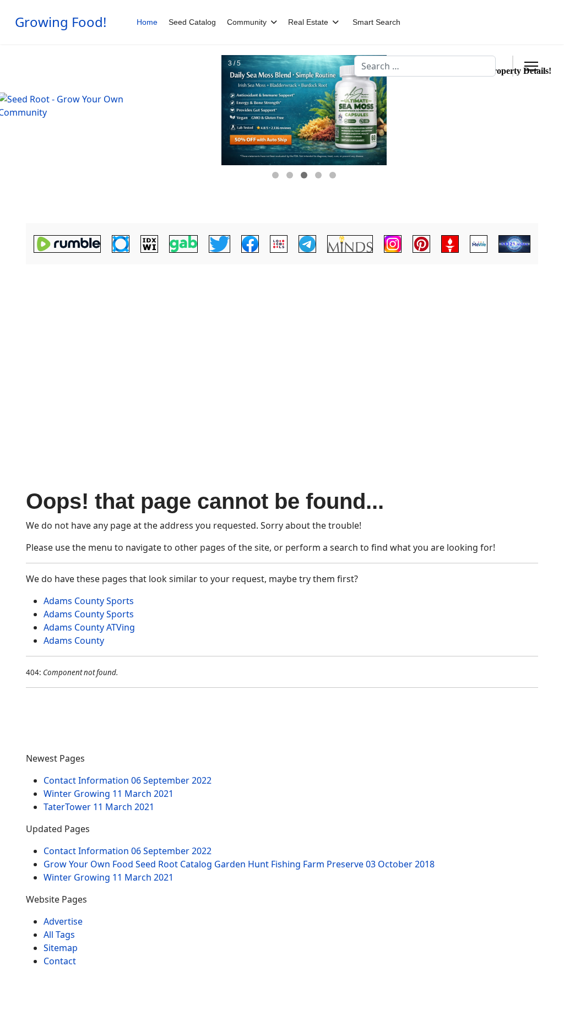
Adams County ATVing (89, 627)
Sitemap (61, 948)
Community (247, 22)
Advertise (63, 921)
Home (147, 22)
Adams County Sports (89, 601)
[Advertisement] (282, 350)
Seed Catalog (192, 22)
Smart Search (376, 22)
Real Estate (308, 22)
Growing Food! (60, 22)
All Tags (59, 934)
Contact (60, 961)
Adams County (74, 640)
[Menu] (531, 66)
